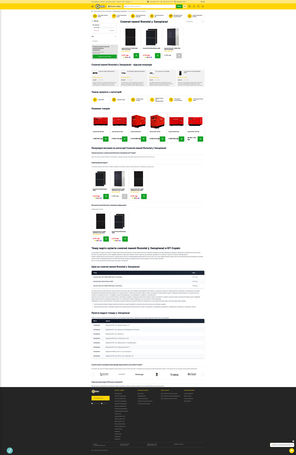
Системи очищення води (144, 403)
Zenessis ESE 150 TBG (117, 131)
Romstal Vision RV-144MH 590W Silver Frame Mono (172, 49)
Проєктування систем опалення (169, 398)
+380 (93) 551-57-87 (152, 444)
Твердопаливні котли (120, 416)
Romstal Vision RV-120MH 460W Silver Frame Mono (130, 49)
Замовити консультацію (105, 56)
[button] (93, 374)
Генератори (117, 436)
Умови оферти (187, 401)
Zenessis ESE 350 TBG (98, 131)
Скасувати (96, 30)
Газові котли (118, 413)
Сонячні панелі (118, 429)
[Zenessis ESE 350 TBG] (94, 141)
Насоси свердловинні (120, 426)
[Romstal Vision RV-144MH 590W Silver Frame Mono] (165, 57)
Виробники (117, 439)
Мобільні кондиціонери (120, 406)
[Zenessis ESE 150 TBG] (113, 141)
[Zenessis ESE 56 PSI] (132, 141)
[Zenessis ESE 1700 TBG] (188, 141)
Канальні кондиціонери (120, 401)
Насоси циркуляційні (120, 423)
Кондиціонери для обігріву (121, 411)
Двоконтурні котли (119, 421)
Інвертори (117, 431)
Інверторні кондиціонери (121, 408)
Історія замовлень (188, 398)
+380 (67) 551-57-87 (152, 445)
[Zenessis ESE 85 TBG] (170, 141)
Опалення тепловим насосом (145, 401)
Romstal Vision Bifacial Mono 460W (151, 48)
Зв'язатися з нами (98, 398)
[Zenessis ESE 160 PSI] (151, 141)
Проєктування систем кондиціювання (170, 396)
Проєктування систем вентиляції (169, 393)
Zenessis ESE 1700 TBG (193, 131)
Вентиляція (140, 393)
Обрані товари (187, 396)
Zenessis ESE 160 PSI (155, 131)
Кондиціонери (118, 393)
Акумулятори (118, 434)
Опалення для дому (143, 398)
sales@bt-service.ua (178, 444)
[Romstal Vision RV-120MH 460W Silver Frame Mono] (127, 57)
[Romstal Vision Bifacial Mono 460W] (148, 57)
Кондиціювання (142, 396)
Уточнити (111, 30)
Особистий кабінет (188, 393)
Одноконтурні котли (120, 418)
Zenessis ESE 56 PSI (136, 131)
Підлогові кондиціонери (121, 403)
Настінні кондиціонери (120, 396)
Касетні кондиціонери (120, 398)
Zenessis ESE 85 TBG (174, 131)
